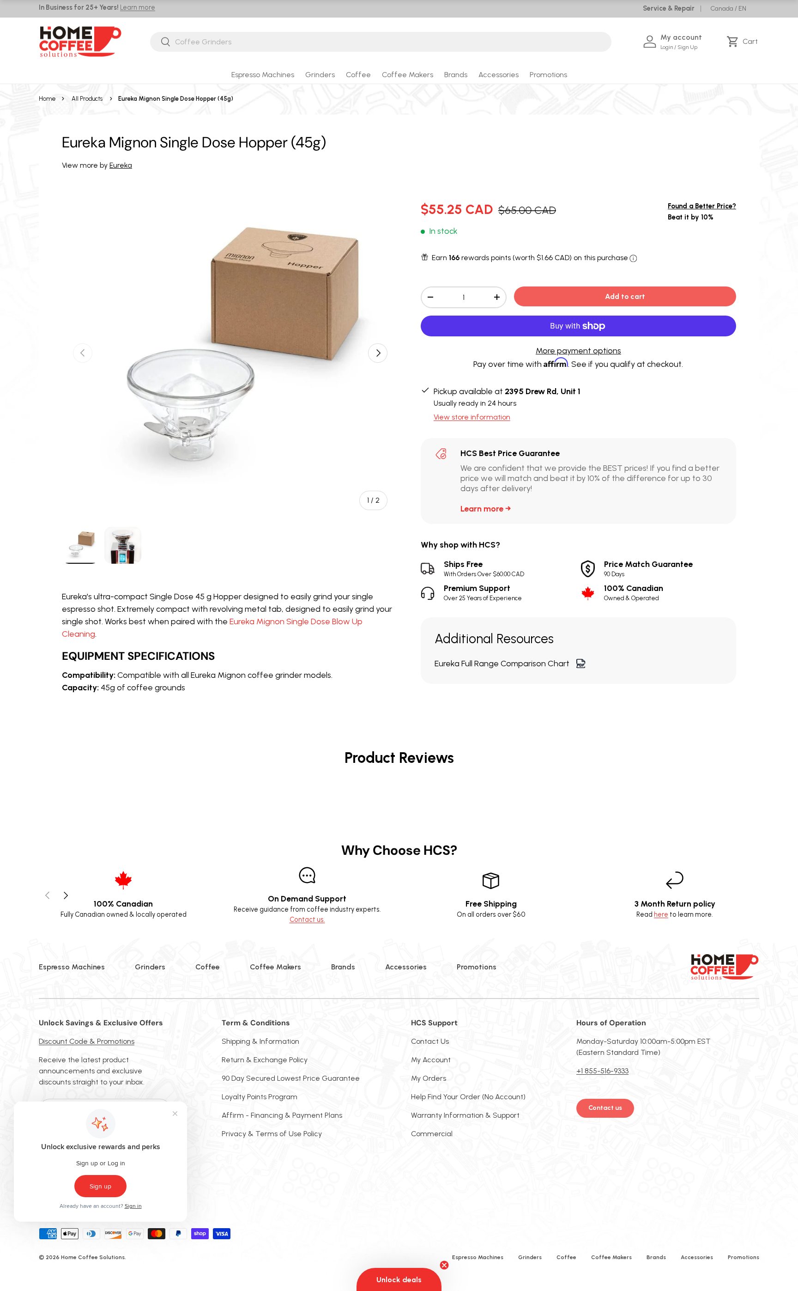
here (661, 914)
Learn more (137, 7)
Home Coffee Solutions (93, 1257)
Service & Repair (669, 8)
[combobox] (380, 42)
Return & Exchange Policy (265, 1059)
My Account (431, 1059)
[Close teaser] (444, 1265)
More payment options (578, 351)
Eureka (120, 165)
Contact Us (430, 1041)
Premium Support (483, 593)
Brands (455, 74)
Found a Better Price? (702, 206)
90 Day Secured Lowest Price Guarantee (291, 1078)
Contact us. (307, 919)
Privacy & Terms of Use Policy (272, 1133)
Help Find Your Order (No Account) (468, 1096)
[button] (744, 41)
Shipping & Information (260, 1041)
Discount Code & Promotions (86, 1041)
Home (47, 98)
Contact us (605, 1108)
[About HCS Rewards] (633, 258)
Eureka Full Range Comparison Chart (502, 663)
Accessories (498, 74)
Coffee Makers (407, 74)
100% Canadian (633, 593)
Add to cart (625, 296)
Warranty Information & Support (465, 1115)
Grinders (320, 74)
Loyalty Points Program (259, 1096)
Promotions (548, 74)
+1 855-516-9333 (602, 1070)
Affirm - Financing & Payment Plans (282, 1115)
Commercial (432, 1133)
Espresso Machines (262, 74)
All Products (87, 98)
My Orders (428, 1078)
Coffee (358, 74)
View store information (472, 417)
